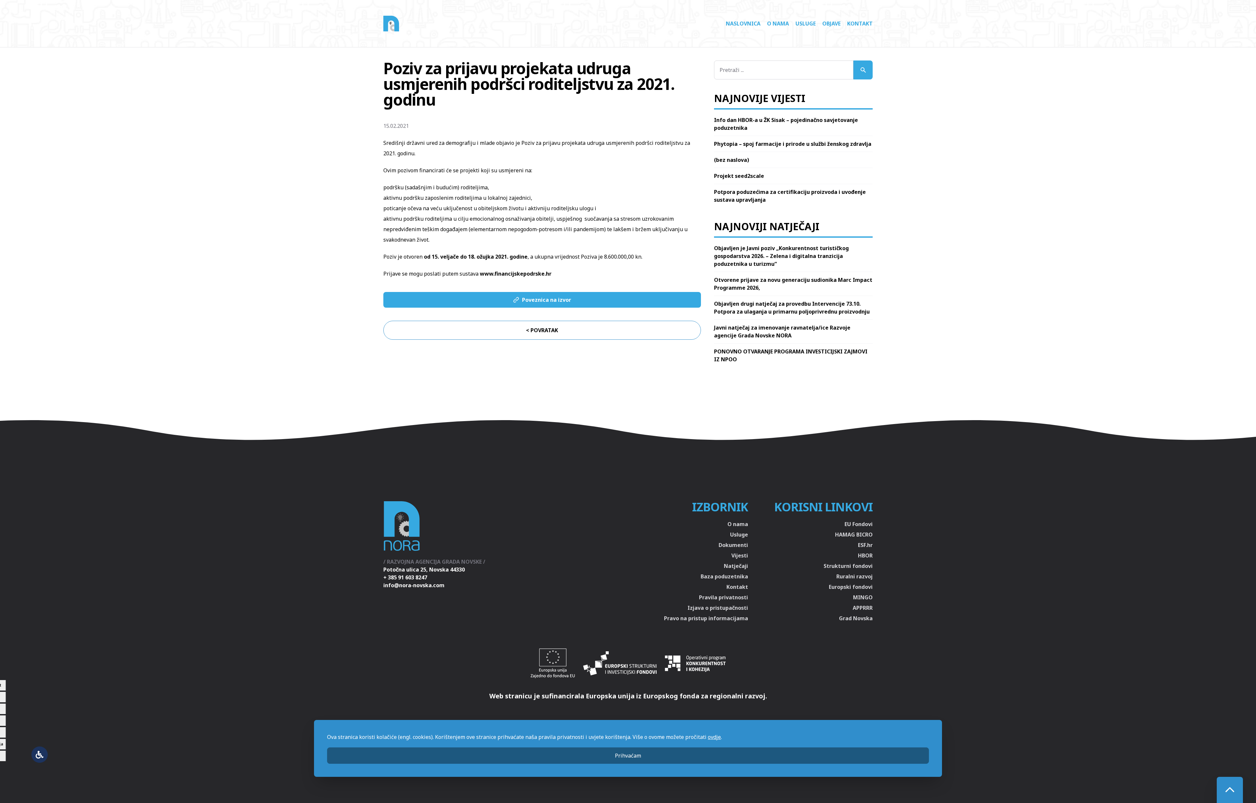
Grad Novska (856, 618)
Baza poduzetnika (724, 576)
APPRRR (863, 607)
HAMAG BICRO (854, 534)
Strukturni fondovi (848, 566)
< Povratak (542, 330)
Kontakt (860, 23)
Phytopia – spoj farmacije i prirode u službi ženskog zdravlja (792, 143)
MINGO (863, 597)
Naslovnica (743, 23)
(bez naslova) (731, 159)
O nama (778, 23)
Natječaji (736, 566)
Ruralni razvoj (854, 576)
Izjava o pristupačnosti (718, 607)
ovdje (714, 737)
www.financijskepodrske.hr (515, 273)
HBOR (865, 555)
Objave (831, 23)
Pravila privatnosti (723, 597)
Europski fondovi (851, 586)
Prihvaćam (628, 755)
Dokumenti (733, 545)
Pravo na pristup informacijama (706, 618)
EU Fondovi (859, 524)
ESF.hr (865, 545)
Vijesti (739, 555)
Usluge (805, 23)
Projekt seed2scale (739, 175)
